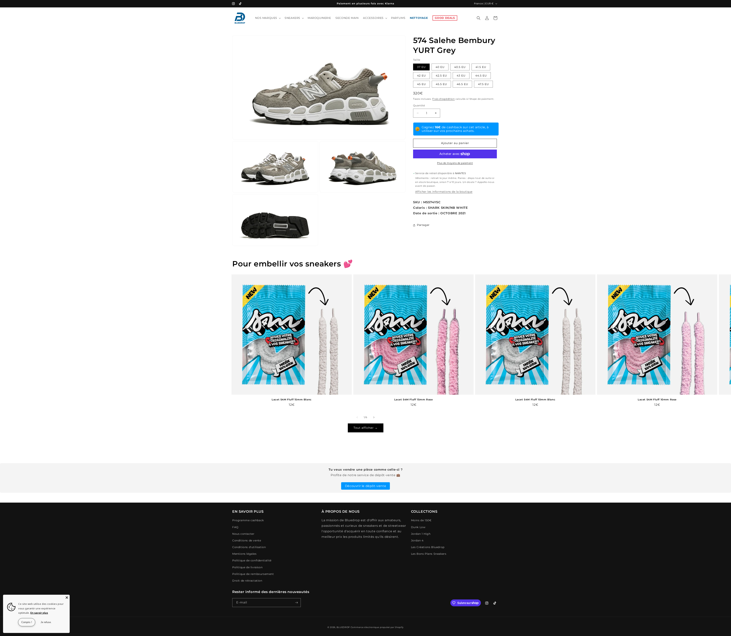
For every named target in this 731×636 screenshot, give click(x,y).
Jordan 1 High (421, 534)
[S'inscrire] (296, 602)
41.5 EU (481, 67)
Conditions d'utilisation (249, 547)
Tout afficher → (366, 428)
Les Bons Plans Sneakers (428, 554)
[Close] (67, 597)
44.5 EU (481, 75)
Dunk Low (418, 527)
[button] (268, 18)
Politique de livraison (247, 567)
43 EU (461, 75)
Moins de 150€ (421, 520)
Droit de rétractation (247, 580)
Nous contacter (243, 534)
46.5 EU (462, 84)
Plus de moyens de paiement (455, 163)
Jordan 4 (417, 540)
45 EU (421, 84)
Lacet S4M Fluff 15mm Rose (413, 399)
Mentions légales (244, 554)
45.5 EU (441, 84)
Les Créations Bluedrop (428, 547)
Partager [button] (423, 225)
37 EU (421, 67)
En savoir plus (39, 612)
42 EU (421, 75)
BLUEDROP (343, 627)
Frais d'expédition (443, 98)
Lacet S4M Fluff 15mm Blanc (292, 399)
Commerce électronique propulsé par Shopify (377, 627)
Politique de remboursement (253, 574)
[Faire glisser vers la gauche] (357, 417)
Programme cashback (248, 520)
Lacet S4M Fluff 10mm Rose (657, 399)
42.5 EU (441, 75)
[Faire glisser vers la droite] (374, 417)
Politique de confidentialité (251, 560)
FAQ (235, 527)
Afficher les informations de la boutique (443, 191)
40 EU (440, 67)
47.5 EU (483, 84)
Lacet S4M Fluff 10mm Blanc (535, 399)
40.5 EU (460, 67)
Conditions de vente (246, 540)
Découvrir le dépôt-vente (365, 486)
